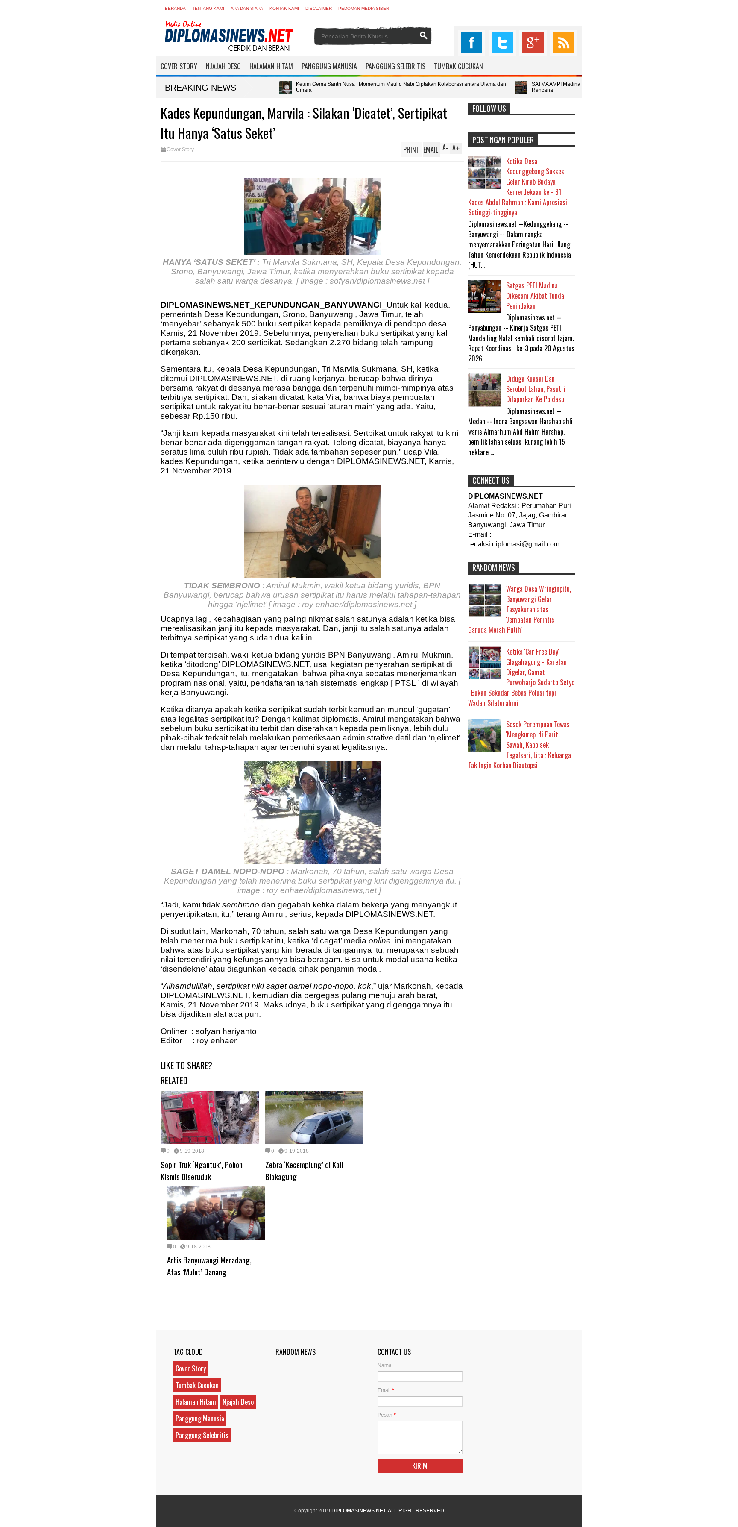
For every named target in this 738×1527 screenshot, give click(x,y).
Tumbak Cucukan (197, 1385)
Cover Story (180, 150)
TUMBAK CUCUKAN (458, 66)
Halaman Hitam (196, 1402)
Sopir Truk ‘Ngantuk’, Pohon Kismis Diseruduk (202, 1170)
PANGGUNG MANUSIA (329, 66)
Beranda (175, 8)
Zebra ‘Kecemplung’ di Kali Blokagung (304, 1170)
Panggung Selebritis (202, 1435)
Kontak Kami (284, 8)
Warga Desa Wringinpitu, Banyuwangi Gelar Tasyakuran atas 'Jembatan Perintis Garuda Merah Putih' (519, 609)
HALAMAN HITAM (271, 66)
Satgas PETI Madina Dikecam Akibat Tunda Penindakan (535, 295)
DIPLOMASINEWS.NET (358, 1511)
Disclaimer (318, 8)
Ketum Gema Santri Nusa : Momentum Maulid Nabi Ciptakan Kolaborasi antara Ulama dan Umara (310, 87)
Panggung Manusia (200, 1418)
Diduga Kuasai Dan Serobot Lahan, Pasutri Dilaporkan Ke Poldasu (535, 388)
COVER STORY (179, 66)
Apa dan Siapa (247, 8)
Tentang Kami (208, 8)
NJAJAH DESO (223, 66)
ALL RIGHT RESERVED (416, 1511)
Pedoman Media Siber (363, 8)
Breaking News (200, 87)
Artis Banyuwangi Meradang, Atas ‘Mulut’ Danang (209, 1265)
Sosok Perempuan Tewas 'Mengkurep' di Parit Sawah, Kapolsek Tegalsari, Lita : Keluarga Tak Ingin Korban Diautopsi (519, 744)
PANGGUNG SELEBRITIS (395, 66)
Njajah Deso (238, 1402)
